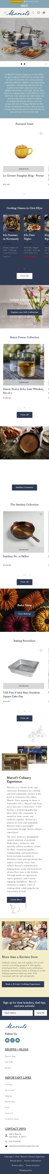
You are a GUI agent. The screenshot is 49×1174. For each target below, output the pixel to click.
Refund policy (16, 1161)
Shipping (8, 1096)
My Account (9, 1090)
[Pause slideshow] (46, 64)
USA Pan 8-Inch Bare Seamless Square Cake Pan (21, 694)
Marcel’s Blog (10, 1056)
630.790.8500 (14, 1141)
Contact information (32, 1161)
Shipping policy (25, 1170)
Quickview (24, 169)
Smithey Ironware (24, 487)
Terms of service (33, 1165)
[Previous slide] (17, 64)
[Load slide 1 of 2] (22, 629)
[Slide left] (19, 194)
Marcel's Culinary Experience (33, 1156)
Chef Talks (9, 1062)
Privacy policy (17, 1165)
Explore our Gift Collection (24, 312)
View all (24, 276)
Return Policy (10, 1101)
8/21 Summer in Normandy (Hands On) (11, 238)
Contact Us (9, 1113)
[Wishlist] (38, 13)
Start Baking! (24, 614)
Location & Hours (12, 1119)
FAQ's (7, 1107)
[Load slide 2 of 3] (24, 64)
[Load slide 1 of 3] (21, 64)
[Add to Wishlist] (41, 134)
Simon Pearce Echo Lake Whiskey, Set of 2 (23, 390)
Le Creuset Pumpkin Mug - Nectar (23, 175)
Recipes (8, 1068)
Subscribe (41, 1013)
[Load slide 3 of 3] (27, 64)
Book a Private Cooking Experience (23, 984)
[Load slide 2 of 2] (26, 629)
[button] (33, 12)
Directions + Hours (32, 2)
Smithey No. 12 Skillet (16, 556)
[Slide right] (30, 194)
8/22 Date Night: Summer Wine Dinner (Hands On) (32, 242)
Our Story (9, 1084)
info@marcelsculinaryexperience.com (24, 1146)
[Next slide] (32, 64)
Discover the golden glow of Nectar (24, 43)
